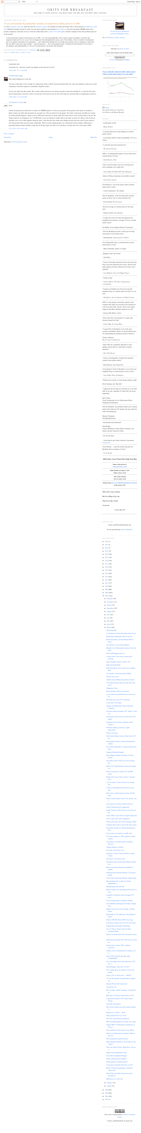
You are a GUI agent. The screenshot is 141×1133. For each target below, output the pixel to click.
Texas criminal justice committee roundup (119, 900)
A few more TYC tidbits (114, 703)
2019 (106, 557)
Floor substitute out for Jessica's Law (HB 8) (120, 1030)
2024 (106, 541)
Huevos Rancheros (127, 529)
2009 (106, 589)
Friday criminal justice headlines (116, 1059)
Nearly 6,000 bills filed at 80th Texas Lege (119, 920)
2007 (106, 596)
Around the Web (111, 630)
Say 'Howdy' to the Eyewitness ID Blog (118, 673)
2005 (106, 1093)
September (110, 608)
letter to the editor (55, 31)
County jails (25, 52)
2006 (106, 1090)
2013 (106, 577)
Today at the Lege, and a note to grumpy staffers (121, 822)
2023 (106, 545)
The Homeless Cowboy (16, 102)
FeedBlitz (127, 60)
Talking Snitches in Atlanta (114, 847)
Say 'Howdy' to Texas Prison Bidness (117, 645)
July (108, 615)
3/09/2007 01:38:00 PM (18, 97)
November (110, 602)
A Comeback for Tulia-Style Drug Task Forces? (121, 633)
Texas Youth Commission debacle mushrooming (121, 878)
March (109, 627)
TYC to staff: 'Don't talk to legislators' (118, 819)
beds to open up (61, 29)
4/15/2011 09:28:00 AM (18, 128)
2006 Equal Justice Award (120, 467)
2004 (106, 1096)
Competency (14, 52)
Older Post (93, 137)
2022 (106, 548)
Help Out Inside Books (113, 665)
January (109, 1086)
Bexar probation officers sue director (117, 691)
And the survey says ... (113, 676)
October (109, 605)
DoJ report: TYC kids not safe (115, 859)
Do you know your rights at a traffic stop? (119, 833)
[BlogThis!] (43, 50)
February (110, 1083)
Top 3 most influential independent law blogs (123, 483)
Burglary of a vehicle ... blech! (116, 1012)
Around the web (111, 987)
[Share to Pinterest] (49, 50)
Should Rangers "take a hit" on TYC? (118, 967)
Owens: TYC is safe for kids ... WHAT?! (119, 975)
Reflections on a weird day (114, 1079)
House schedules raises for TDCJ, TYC (118, 662)
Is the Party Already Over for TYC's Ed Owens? (121, 923)
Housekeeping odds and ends (115, 886)
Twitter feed (106, 443)
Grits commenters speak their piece (117, 1039)
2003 (106, 1099)
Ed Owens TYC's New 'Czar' (115, 850)
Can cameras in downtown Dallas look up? (119, 804)
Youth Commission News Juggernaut (117, 807)
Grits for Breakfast (70, 9)
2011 (106, 583)
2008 (106, 593)
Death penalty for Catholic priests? (117, 1062)
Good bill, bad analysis (113, 1004)
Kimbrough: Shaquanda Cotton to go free (119, 636)
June (108, 618)
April (108, 624)
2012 (106, 580)
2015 (106, 570)
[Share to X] (45, 50)
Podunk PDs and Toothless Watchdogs (118, 926)
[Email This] (41, 50)
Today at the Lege (112, 733)
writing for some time (16, 27)
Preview (112, 60)
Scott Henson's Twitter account (114, 37)
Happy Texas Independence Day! (116, 1052)
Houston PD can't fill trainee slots (116, 984)
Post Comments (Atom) (19, 142)
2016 (106, 567)
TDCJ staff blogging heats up (115, 653)
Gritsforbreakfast (14, 76)
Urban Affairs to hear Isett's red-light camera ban (121, 815)
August (109, 611)
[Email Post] (38, 50)
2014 (106, 573)
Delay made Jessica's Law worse (116, 1015)
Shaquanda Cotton (112, 688)
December (110, 598)
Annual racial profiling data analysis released (120, 680)
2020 (106, 554)
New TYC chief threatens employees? (118, 1018)
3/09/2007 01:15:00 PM (18, 70)
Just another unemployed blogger (116, 1056)
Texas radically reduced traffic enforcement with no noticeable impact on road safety (118, 72)
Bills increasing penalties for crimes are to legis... (121, 1022)
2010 (106, 586)
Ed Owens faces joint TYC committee (118, 700)
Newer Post (7, 137)
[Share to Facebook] (47, 50)
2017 (106, 564)
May (108, 621)
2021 (106, 551)
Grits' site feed (124, 49)
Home (51, 137)
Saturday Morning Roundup (115, 752)
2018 (106, 561)
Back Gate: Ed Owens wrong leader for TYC (120, 995)
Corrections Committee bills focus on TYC (119, 1065)
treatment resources (42, 27)
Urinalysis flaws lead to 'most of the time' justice (121, 825)
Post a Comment (9, 134)
